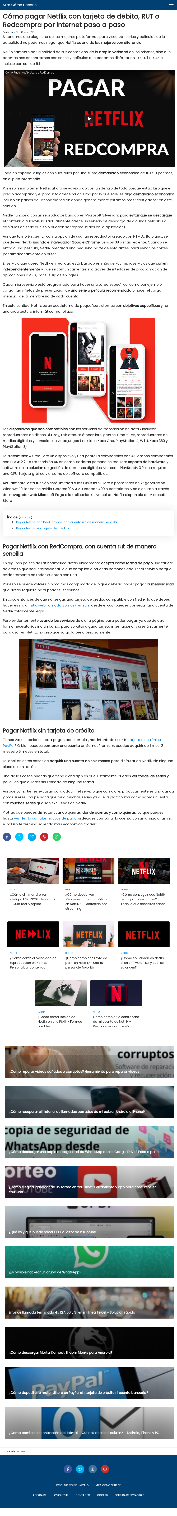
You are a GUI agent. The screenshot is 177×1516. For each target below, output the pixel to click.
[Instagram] (92, 1469)
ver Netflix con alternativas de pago (45, 818)
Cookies (102, 1495)
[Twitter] (80, 1469)
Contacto (83, 1495)
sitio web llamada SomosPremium (60, 605)
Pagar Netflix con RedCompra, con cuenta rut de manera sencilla (66, 522)
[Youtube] (105, 1469)
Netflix (21, 1451)
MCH (16, 32)
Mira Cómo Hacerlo (20, 4)
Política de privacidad (129, 1495)
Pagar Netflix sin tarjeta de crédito (42, 528)
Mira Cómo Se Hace (108, 1485)
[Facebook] (68, 1469)
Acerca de (39, 1495)
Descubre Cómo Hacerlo (72, 1485)
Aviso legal (60, 1495)
